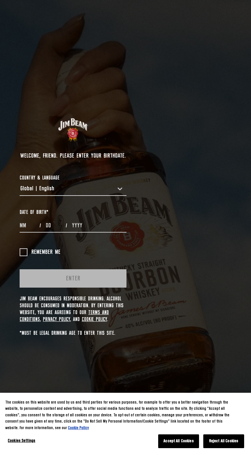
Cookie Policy (94, 319)
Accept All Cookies (178, 441)
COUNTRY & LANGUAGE (39, 177)
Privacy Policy (56, 319)
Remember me (45, 252)
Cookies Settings (21, 441)
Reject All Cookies (223, 441)
